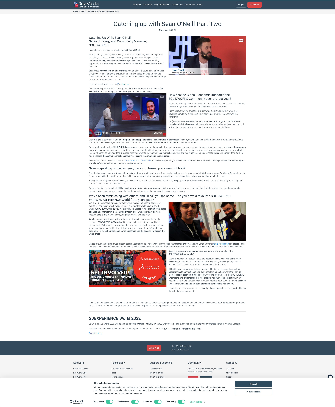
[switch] (135, 402)
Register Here (95, 333)
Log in (241, 4)
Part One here (123, 84)
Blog (82, 11)
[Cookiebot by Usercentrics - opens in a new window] (76, 402)
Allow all (253, 384)
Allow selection (254, 392)
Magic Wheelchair (220, 244)
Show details (196, 402)
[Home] (86, 5)
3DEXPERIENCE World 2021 (138, 160)
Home (75, 11)
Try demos (254, 4)
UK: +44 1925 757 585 (181, 346)
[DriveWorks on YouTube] (330, 377)
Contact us (154, 348)
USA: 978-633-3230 (180, 349)
